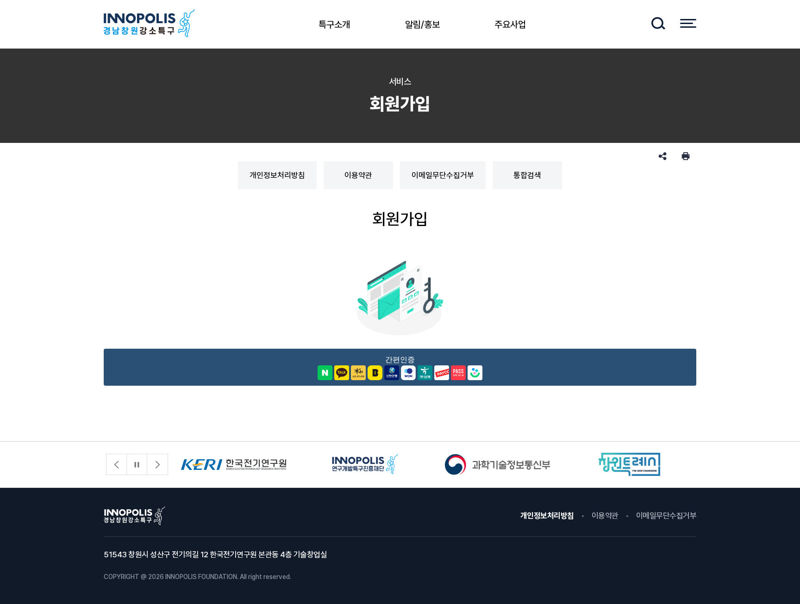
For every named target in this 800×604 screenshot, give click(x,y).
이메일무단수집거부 (443, 175)
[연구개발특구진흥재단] (365, 464)
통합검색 (527, 175)
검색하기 (658, 23)
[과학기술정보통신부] (497, 464)
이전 (116, 464)
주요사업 (510, 24)
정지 (137, 464)
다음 (157, 464)
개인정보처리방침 (277, 175)
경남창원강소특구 (149, 23)
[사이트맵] (688, 23)
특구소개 (334, 24)
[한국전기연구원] (234, 464)
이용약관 (358, 175)
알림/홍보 (422, 24)
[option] (234, 464)
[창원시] (629, 464)
